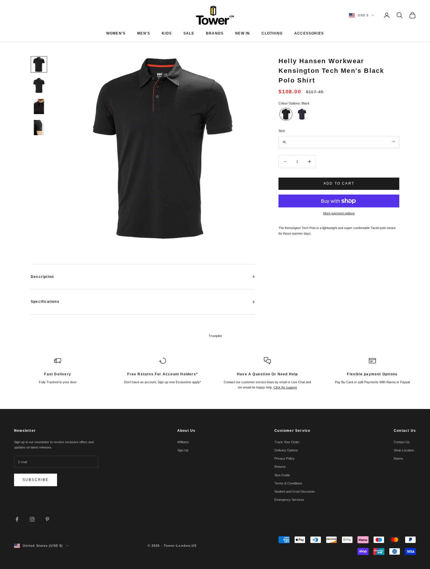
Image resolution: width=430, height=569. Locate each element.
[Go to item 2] (39, 85)
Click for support (285, 387)
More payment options (339, 213)
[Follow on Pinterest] (47, 519)
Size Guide (282, 475)
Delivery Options (286, 450)
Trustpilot (215, 336)
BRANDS (214, 33)
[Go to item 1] (39, 64)
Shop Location (404, 450)
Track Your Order (287, 442)
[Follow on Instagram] (32, 519)
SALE (188, 33)
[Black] (285, 114)
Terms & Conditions (288, 483)
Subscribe (36, 480)
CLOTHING (272, 33)
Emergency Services (289, 499)
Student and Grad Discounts (294, 491)
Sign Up (182, 450)
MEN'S (143, 33)
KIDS (167, 33)
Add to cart (339, 183)
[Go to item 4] (39, 127)
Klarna (398, 458)
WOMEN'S (115, 33)
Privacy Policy (284, 458)
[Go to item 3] (39, 106)
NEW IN (242, 33)
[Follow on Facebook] (17, 519)
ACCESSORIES (309, 33)
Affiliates (183, 442)
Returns (280, 466)
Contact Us (402, 442)
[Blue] (302, 114)
